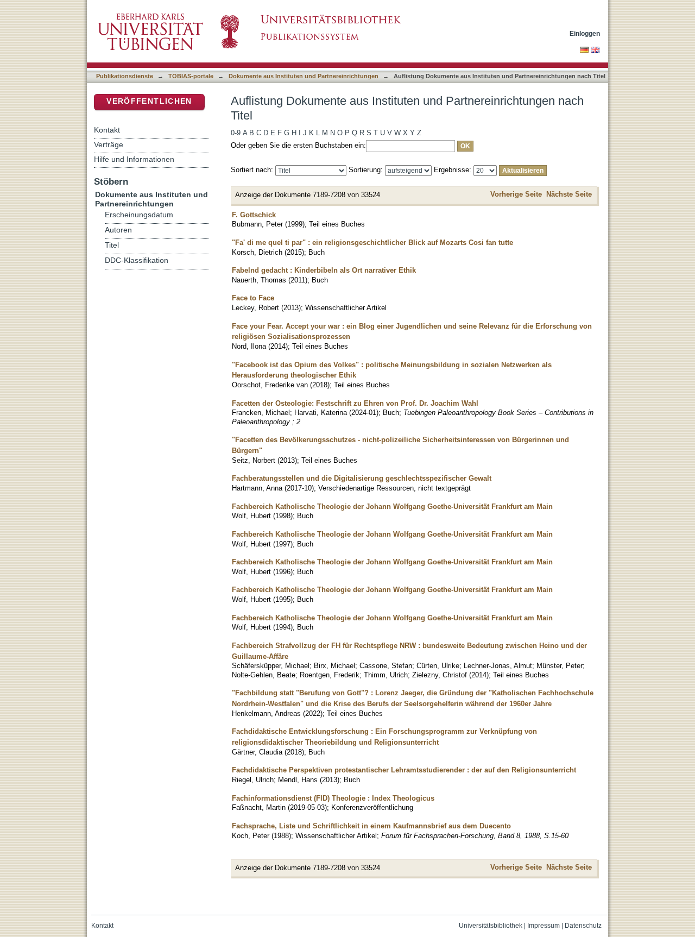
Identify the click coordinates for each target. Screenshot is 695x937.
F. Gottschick (254, 215)
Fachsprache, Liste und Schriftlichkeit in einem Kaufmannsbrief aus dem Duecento (371, 826)
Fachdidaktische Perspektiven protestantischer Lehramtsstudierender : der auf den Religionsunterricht (404, 770)
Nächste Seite (569, 194)
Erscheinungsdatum (139, 215)
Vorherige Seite (516, 194)
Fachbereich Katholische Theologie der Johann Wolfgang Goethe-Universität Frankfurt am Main (392, 506)
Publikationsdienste (124, 76)
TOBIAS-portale (190, 76)
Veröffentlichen (149, 101)
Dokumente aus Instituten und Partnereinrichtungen (303, 76)
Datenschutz (583, 925)
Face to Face (253, 298)
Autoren (118, 230)
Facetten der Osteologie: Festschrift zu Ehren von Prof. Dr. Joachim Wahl (355, 403)
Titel (112, 245)
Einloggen (585, 33)
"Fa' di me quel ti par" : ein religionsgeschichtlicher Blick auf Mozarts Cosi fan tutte (372, 242)
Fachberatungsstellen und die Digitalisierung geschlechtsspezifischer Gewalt (361, 478)
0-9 (236, 133)
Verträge (108, 144)
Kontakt (107, 129)
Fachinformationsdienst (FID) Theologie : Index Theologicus (333, 798)
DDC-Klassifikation (136, 260)
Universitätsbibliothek (490, 925)
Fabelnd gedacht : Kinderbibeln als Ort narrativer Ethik (324, 270)
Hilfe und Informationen (134, 159)
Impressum (543, 925)
